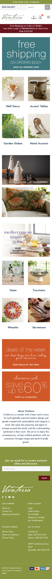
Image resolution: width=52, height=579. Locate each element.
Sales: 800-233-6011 (37, 534)
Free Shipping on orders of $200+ (26, 28)
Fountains (39, 290)
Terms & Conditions (10, 534)
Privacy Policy (8, 537)
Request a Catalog (36, 517)
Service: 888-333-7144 (38, 537)
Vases (13, 290)
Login (30, 508)
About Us (6, 508)
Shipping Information (11, 514)
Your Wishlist (33, 514)
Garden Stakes (13, 143)
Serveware (39, 327)
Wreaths (13, 327)
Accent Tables (39, 106)
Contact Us (7, 511)
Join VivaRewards (35, 520)
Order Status (33, 511)
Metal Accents (39, 143)
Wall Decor (13, 106)
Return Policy (8, 531)
